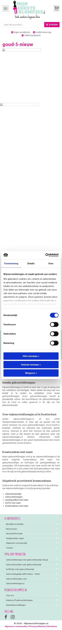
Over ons (10, 595)
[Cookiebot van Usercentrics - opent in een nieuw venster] (45, 255)
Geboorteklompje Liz (15, 583)
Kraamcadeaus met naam (16, 506)
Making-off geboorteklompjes (19, 600)
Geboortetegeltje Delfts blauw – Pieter (23, 574)
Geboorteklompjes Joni (16, 579)
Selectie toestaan (30, 364)
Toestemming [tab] (11, 263)
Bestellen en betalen (15, 524)
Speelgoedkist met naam (16, 500)
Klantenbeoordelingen (16, 605)
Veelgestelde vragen (15, 538)
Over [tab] (50, 263)
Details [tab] (31, 263)
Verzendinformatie (14, 533)
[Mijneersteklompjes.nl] (29, 10)
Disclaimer (52, 626)
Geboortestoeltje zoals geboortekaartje (23, 564)
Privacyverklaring (37, 626)
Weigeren (30, 373)
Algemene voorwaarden (16, 543)
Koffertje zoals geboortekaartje (20, 569)
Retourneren (11, 529)
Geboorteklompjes (14, 497)
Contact (9, 548)
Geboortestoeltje (13, 494)
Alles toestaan (30, 356)
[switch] (54, 324)
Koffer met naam (13, 503)
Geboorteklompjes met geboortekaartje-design (27, 560)
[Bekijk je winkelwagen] (57, 8)
